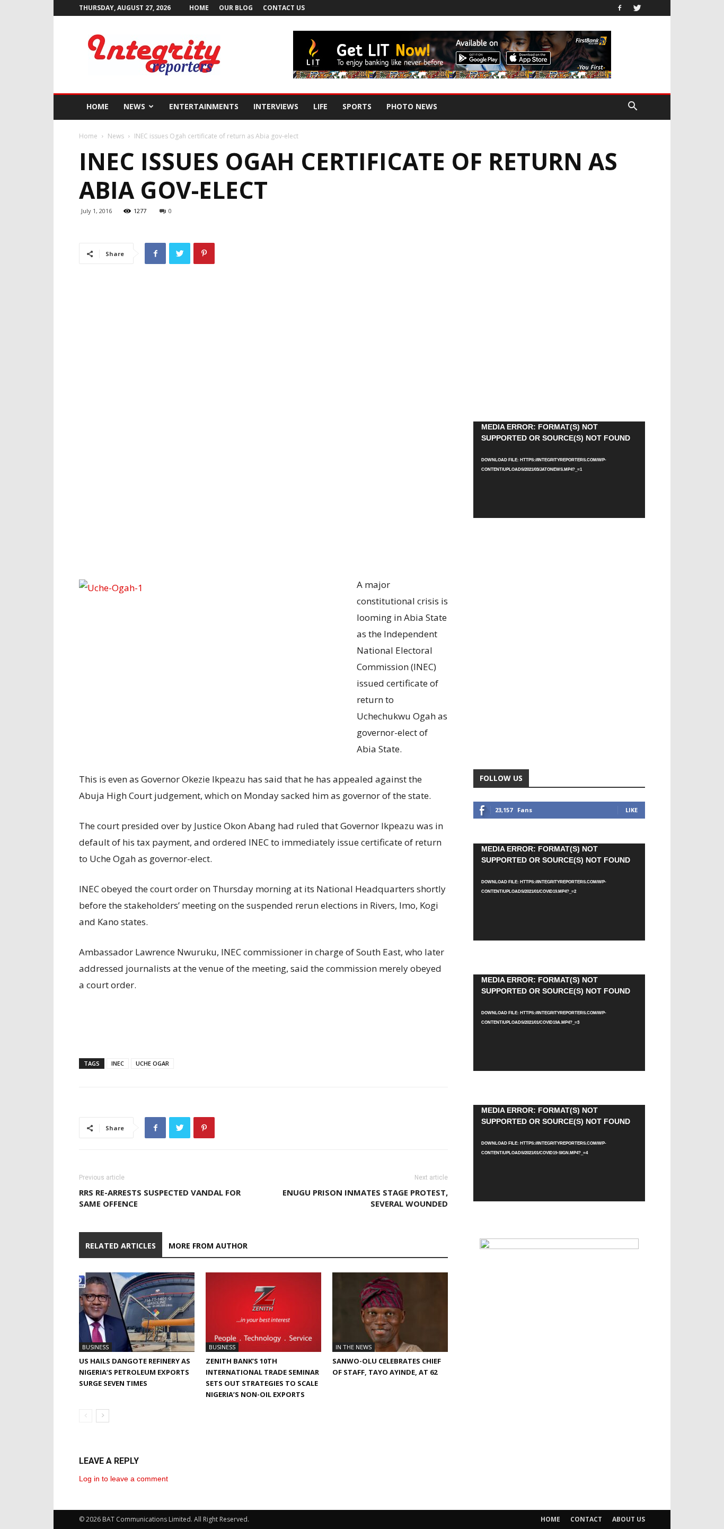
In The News (353, 1347)
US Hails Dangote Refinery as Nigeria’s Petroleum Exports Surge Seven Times (134, 1372)
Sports (357, 106)
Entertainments (204, 106)
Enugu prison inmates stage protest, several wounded (365, 1198)
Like (631, 810)
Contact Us (284, 7)
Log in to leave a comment (123, 1478)
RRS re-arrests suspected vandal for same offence (160, 1198)
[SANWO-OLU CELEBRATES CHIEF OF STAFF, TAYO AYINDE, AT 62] (390, 1312)
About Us (628, 1519)
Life (320, 106)
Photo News (411, 106)
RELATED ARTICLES (120, 1246)
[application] (559, 469)
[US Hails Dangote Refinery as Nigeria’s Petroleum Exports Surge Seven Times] (137, 1312)
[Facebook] (620, 8)
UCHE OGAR (152, 1063)
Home (199, 7)
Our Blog (236, 7)
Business (95, 1347)
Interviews (275, 106)
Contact (586, 1519)
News (134, 106)
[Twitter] (637, 8)
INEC (117, 1063)
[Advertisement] (263, 549)
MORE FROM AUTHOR (208, 1246)
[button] (632, 107)
